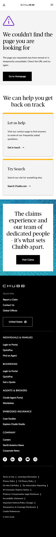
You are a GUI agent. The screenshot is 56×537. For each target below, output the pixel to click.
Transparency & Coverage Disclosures (19, 507)
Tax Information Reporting (34, 486)
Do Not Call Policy (11, 486)
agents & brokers (15, 390)
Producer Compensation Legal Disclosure (21, 494)
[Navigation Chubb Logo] (27, 5)
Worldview (8, 403)
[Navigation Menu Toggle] (52, 4)
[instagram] (35, 459)
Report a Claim (10, 300)
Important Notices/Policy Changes (18, 503)
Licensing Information (27, 477)
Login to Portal (10, 345)
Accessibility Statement (13, 499)
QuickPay (8, 350)
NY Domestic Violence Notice (16, 490)
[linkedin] (12, 459)
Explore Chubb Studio (14, 424)
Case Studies (9, 419)
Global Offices (10, 310)
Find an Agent (10, 356)
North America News (13, 445)
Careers (7, 440)
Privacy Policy (9, 481)
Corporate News (11, 451)
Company (9, 432)
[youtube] (28, 459)
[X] (20, 459)
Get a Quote (9, 382)
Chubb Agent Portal (13, 398)
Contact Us (8, 305)
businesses (10, 364)
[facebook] (5, 459)
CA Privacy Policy (26, 481)
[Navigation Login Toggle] (4, 5)
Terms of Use (8, 477)
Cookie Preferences (11, 512)
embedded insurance (17, 411)
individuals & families (18, 337)
